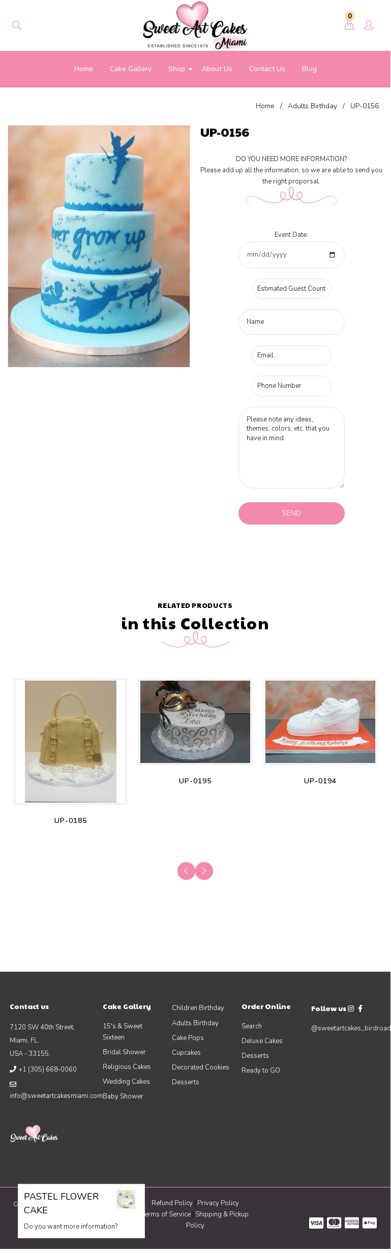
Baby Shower (123, 1096)
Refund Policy (172, 1203)
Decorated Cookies (200, 1067)
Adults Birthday (312, 106)
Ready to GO (261, 1070)
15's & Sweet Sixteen (122, 1032)
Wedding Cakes (126, 1081)
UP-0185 (70, 821)
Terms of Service (166, 1214)
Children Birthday (198, 1008)
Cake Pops (188, 1038)
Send (291, 513)
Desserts (185, 1082)
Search (252, 1026)
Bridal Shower (124, 1052)
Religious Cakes (127, 1067)
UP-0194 (320, 781)
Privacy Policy (218, 1203)
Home (265, 106)
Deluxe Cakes (262, 1041)
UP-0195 (195, 781)
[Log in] (368, 26)
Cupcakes (186, 1052)
